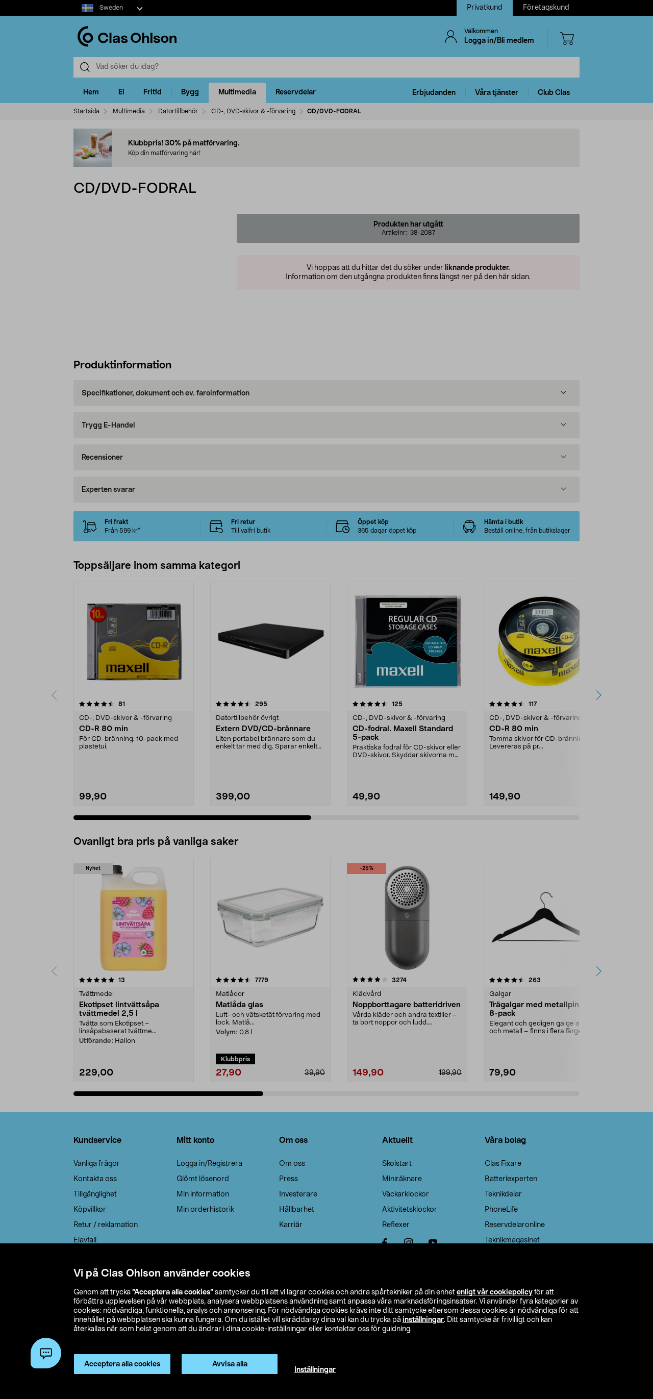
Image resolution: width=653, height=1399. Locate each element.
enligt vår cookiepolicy (495, 1292)
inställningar (423, 1319)
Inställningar (315, 1369)
